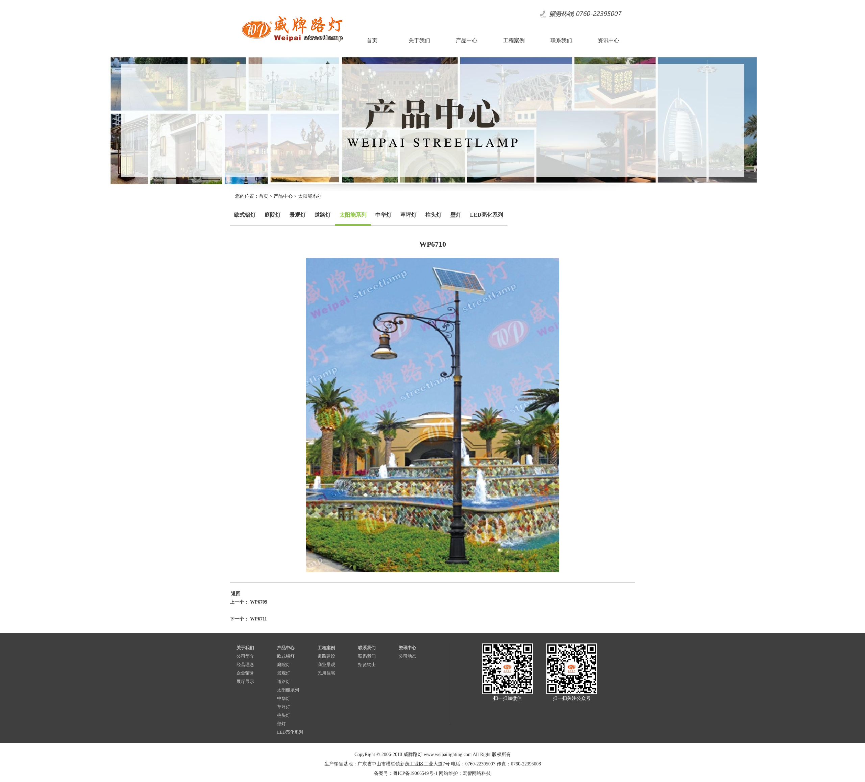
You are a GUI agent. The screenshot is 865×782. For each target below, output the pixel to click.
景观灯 (298, 215)
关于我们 (245, 647)
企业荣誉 (245, 673)
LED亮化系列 (486, 215)
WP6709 (258, 602)
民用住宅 (326, 673)
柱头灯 (433, 215)
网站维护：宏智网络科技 (465, 773)
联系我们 (367, 647)
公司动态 (407, 656)
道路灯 (323, 215)
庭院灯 (273, 215)
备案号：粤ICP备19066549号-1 (406, 773)
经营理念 (245, 664)
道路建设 (326, 656)
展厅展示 (245, 681)
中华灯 (383, 215)
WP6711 (258, 618)
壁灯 (455, 215)
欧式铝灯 (245, 215)
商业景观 (326, 664)
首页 (263, 196)
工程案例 (326, 647)
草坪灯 (408, 215)
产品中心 (283, 196)
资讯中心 (407, 647)
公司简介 (245, 656)
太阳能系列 (310, 196)
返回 (235, 593)
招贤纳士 (367, 664)
